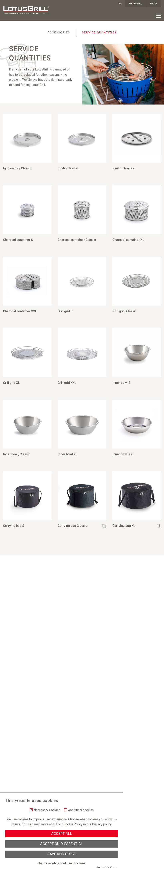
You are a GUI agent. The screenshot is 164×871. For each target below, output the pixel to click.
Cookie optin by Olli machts (107, 867)
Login (153, 3)
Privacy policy (102, 824)
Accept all (61, 834)
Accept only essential (61, 844)
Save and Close (61, 854)
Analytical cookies (81, 810)
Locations (135, 3)
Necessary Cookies (47, 810)
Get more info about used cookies (61, 863)
